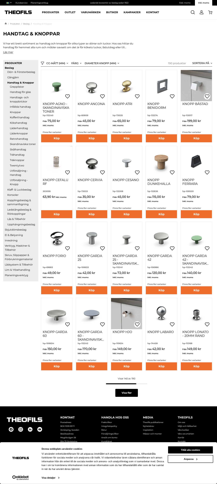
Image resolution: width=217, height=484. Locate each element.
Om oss (181, 422)
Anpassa (188, 458)
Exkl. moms (184, 3)
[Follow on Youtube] (39, 429)
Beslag (26, 24)
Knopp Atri (122, 104)
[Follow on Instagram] (20, 429)
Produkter (50, 12)
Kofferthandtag (19, 117)
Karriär (181, 437)
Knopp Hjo (122, 332)
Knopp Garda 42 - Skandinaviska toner (195, 261)
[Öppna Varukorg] (210, 12)
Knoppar (15, 112)
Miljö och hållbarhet (187, 426)
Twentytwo (17, 165)
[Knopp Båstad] (196, 85)
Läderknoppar (19, 133)
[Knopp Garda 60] (56, 313)
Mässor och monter (152, 434)
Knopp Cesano (126, 180)
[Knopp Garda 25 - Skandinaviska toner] (126, 237)
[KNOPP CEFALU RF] (56, 161)
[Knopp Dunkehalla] (161, 161)
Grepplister (17, 86)
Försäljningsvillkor (110, 434)
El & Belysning (14, 235)
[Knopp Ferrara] (196, 161)
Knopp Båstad (195, 104)
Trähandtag (17, 154)
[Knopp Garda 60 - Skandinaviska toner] (91, 313)
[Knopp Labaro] (161, 313)
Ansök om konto (109, 437)
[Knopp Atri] (126, 85)
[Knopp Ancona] (91, 85)
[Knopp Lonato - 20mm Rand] (196, 313)
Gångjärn (13, 77)
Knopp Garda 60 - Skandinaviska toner (91, 337)
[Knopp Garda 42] (161, 237)
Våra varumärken (186, 434)
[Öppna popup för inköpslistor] (67, 96)
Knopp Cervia (90, 180)
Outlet (70, 12)
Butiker (112, 12)
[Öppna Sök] (193, 12)
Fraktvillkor (106, 422)
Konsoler (12, 194)
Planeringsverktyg (39, 3)
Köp (57, 138)
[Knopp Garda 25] (91, 237)
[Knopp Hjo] (126, 313)
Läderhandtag (19, 128)
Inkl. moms (203, 3)
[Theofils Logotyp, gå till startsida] (18, 12)
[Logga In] (201, 12)
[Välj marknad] (9, 3)
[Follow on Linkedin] (30, 429)
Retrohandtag (19, 138)
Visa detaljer (48, 477)
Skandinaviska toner (23, 144)
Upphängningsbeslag (21, 224)
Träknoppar (17, 160)
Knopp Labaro (160, 332)
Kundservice (21, 3)
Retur (104, 430)
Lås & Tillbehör (16, 219)
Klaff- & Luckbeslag (19, 189)
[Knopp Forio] (56, 237)
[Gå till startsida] (6, 24)
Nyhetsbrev (148, 426)
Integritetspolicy (109, 426)
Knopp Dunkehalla (158, 182)
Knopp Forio (54, 256)
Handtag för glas (20, 92)
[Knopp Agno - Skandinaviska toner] (56, 85)
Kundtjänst (106, 441)
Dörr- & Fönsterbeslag (21, 72)
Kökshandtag (18, 122)
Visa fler (127, 392)
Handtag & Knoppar (20, 82)
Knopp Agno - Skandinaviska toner (56, 107)
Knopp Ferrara (190, 182)
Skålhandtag (18, 149)
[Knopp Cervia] (91, 161)
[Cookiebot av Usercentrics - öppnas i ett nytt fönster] (20, 477)
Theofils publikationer (153, 422)
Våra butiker (183, 430)
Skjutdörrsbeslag (15, 229)
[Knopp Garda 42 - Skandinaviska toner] (196, 237)
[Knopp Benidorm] (161, 85)
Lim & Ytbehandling (17, 269)
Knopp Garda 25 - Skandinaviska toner (126, 261)
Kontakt (152, 12)
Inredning (11, 240)
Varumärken (91, 12)
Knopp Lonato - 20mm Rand (195, 334)
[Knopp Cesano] (126, 161)
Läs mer (8, 52)
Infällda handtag (20, 106)
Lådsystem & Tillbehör (19, 264)
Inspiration (148, 430)
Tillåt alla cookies (190, 450)
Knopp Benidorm (156, 106)
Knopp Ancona (91, 104)
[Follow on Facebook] (11, 429)
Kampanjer (132, 12)
